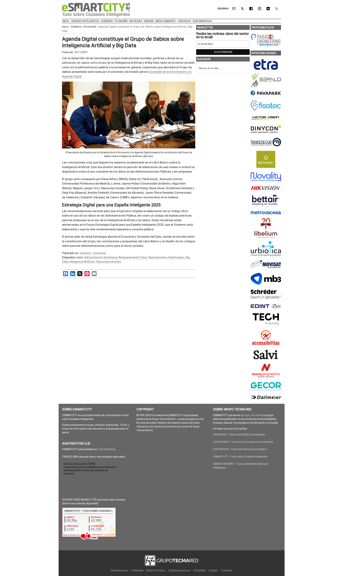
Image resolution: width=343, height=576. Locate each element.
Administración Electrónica (100, 257)
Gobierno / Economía (83, 26)
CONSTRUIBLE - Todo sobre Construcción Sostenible (243, 441)
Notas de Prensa (155, 570)
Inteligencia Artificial (81, 261)
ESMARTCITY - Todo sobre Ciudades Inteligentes (240, 456)
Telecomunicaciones (108, 261)
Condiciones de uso (179, 570)
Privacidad (199, 570)
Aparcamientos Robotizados (166, 257)
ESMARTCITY (96, 10)
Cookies (213, 570)
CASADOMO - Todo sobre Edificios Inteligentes (239, 434)
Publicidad (137, 570)
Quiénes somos (119, 570)
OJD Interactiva (106, 449)
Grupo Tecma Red (253, 415)
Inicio (65, 26)
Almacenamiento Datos (133, 257)
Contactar (226, 570)
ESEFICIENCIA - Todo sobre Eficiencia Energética (240, 449)
